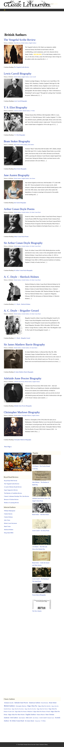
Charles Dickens (8, 517)
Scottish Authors (25, 212)
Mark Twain (7, 526)
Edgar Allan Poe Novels (42, 709)
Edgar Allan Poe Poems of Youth (41, 711)
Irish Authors (31, 144)
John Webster (36, 717)
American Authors (18, 110)
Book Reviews (17, 43)
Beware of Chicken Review (11, 499)
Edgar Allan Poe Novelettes (18, 709)
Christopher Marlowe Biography (22, 412)
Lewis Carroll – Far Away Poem (40, 530)
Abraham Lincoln (8, 702)
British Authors (24, 43)
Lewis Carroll (33, 76)
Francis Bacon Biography (39, 595)
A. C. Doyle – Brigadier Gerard (21, 310)
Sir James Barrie (33, 347)
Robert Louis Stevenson (10, 523)
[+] (18, 10)
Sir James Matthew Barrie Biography (24, 344)
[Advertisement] (32, 22)
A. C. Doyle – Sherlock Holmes (21, 276)
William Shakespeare (9, 510)
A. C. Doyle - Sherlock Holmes (22, 304)
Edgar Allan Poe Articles (44, 706)
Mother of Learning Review (11, 502)
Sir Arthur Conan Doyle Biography (23, 242)
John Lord (29, 717)
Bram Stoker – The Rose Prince (40, 514)
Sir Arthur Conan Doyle (35, 212)
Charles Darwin (8, 514)
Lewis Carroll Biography (17, 73)
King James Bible (8, 532)
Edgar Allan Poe (32, 706)
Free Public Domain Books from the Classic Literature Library (33, 744)
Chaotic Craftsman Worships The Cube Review (16, 496)
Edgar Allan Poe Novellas (30, 709)
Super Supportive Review (11, 490)
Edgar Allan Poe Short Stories (16, 714)
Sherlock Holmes (8, 529)
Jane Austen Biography (16, 175)
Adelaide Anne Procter (19, 381)
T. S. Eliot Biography (15, 107)
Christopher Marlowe (26, 415)
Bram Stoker (17, 144)
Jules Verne (7, 520)
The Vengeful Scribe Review (20, 39)
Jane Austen (32, 178)
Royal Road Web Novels (10, 480)
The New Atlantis (37, 611)
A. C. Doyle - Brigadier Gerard (22, 338)
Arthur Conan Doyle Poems (19, 209)
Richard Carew (50, 717)
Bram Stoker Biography (17, 141)
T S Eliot (33, 110)
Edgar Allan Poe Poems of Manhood (23, 711)
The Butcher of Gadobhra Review (13, 493)
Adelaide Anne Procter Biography (22, 378)
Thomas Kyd (37, 720)
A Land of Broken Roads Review (13, 487)
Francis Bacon (41, 714)
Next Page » (8, 446)
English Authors (32, 43)
